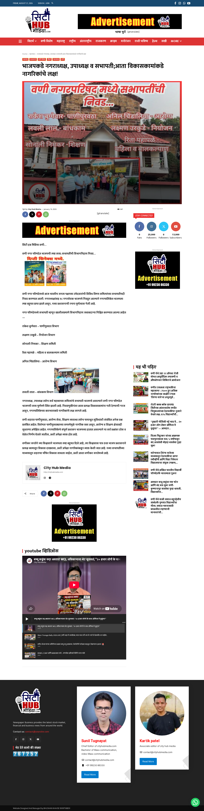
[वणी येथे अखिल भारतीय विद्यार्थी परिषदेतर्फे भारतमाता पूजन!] (140, 473)
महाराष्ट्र (32, 54)
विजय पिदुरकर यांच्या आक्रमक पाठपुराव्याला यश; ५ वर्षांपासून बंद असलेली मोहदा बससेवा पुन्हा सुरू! (166, 441)
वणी (62, 59)
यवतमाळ (56, 59)
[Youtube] (188, 3)
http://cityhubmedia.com (53, 472)
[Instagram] (179, 3)
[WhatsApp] (184, 3)
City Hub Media (34, 209)
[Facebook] (175, 3)
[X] (32, 214)
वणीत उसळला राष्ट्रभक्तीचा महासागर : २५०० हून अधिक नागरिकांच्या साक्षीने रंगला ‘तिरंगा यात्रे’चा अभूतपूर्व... (164, 392)
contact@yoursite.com (37, 731)
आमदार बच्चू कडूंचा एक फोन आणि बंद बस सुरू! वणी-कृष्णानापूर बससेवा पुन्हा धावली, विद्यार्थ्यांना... (166, 487)
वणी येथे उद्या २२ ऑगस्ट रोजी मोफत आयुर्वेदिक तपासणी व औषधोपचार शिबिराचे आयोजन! (165, 376)
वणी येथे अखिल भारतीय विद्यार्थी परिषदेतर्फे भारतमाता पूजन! (166, 472)
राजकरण (33, 59)
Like (139, 223)
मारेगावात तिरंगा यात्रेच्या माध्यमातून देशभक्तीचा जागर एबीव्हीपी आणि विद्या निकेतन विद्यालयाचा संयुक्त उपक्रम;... (164, 458)
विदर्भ (49, 59)
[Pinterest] (39, 214)
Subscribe (175, 223)
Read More (90, 774)
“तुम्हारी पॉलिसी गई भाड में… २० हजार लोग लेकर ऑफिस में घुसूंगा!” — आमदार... (166, 425)
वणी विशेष (42, 59)
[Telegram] (50, 477)
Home (24, 54)
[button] (52, 3)
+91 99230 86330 (95, 765)
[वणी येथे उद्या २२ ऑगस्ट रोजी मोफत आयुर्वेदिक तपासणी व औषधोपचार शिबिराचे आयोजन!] (140, 377)
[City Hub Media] (33, 472)
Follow (151, 223)
